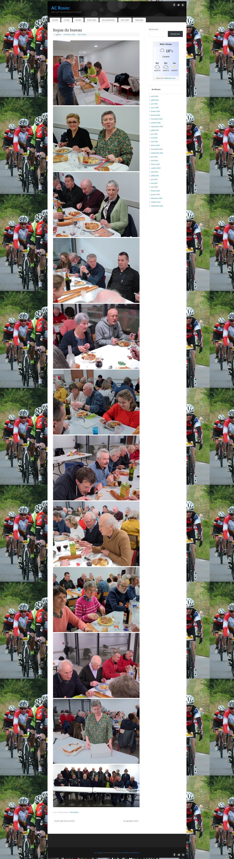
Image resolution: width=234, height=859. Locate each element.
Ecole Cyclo (91, 20)
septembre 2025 (157, 126)
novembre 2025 (156, 119)
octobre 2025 (156, 123)
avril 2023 (154, 187)
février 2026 (155, 111)
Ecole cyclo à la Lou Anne (64, 821)
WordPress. (135, 853)
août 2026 (154, 96)
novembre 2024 (156, 149)
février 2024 (155, 164)
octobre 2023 (156, 168)
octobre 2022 (156, 202)
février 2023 (155, 191)
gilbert (58, 34)
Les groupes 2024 (131, 821)
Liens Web (125, 20)
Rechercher (153, 29)
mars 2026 (155, 107)
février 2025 (155, 145)
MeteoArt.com (170, 78)
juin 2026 (154, 104)
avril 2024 (154, 160)
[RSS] (183, 5)
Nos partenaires (108, 20)
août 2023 (154, 172)
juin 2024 (154, 157)
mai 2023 (154, 183)
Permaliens (74, 812)
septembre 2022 (157, 206)
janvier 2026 (155, 115)
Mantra (126, 853)
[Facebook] (174, 5)
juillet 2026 (155, 100)
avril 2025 (154, 141)
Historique (139, 20)
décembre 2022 (156, 198)
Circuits (78, 20)
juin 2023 (154, 179)
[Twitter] (178, 5)
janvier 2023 (155, 194)
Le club (66, 20)
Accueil (55, 20)
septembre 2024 (157, 153)
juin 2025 (154, 134)
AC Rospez (60, 8)
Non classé (82, 34)
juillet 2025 (155, 130)
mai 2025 (154, 138)
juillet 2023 (155, 175)
